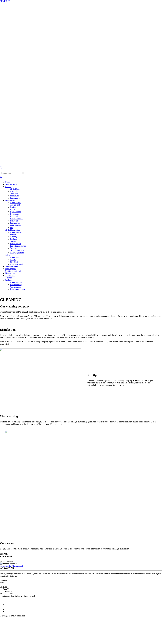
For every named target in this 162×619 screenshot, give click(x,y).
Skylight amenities (12, 230)
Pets (11, 228)
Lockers (13, 239)
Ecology (8, 280)
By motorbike (15, 212)
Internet (13, 234)
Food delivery (15, 225)
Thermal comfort (11, 266)
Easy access (10, 200)
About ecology (16, 282)
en (1, 168)
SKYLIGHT (5, 1)
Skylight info (15, 189)
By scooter (14, 214)
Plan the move (10, 273)
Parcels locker (15, 244)
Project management (18, 246)
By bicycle (14, 216)
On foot (13, 207)
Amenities (14, 191)
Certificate (9, 278)
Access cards (15, 205)
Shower (13, 241)
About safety (15, 257)
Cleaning (13, 237)
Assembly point (16, 264)
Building (8, 187)
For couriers (15, 223)
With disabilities (16, 218)
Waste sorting (15, 287)
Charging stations (17, 253)
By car (12, 209)
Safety (7, 255)
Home (7, 182)
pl (1, 166)
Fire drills (14, 262)
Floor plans (14, 196)
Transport (14, 193)
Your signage (10, 269)
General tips (10, 275)
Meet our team (11, 184)
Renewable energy (17, 289)
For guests (14, 221)
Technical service (17, 250)
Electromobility (16, 285)
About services (16, 232)
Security (13, 248)
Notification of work (13, 271)
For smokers (15, 198)
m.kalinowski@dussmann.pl (11, 566)
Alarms (13, 259)
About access (15, 202)
